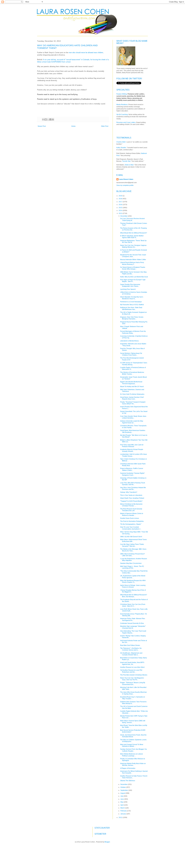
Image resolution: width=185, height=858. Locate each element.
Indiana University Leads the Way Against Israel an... (131, 422)
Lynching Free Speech (128, 289)
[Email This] (43, 119)
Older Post (104, 126)
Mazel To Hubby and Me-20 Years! (132, 386)
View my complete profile (125, 185)
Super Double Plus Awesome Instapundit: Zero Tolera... (130, 285)
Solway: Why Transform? (128, 492)
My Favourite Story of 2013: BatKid (132, 305)
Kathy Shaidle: (121, 147)
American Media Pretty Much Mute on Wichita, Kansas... (133, 764)
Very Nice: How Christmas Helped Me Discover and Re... (133, 488)
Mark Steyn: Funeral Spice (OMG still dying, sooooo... (132, 721)
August (123, 793)
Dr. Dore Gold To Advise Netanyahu (132, 394)
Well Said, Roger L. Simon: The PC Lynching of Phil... (132, 567)
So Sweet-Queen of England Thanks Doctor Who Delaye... (132, 268)
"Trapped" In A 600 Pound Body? (131, 501)
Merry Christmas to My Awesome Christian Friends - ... (131, 505)
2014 (121, 210)
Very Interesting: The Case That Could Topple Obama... (133, 632)
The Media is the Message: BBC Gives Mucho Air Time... (133, 550)
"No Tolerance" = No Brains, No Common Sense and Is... (131, 649)
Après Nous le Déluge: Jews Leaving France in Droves (132, 586)
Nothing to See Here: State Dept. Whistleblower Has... (131, 308)
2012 (121, 817)
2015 (121, 207)
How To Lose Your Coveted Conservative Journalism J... (130, 528)
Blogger (107, 842)
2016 (121, 204)
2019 (121, 196)
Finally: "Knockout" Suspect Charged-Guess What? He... (133, 403)
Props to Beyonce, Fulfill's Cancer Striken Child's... (131, 469)
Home (73, 126)
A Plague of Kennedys (127, 768)
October (123, 787)
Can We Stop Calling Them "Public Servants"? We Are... (132, 545)
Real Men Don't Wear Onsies (130, 645)
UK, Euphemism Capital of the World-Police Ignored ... (133, 576)
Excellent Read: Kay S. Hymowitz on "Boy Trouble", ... (132, 698)
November (124, 784)
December (124, 216)
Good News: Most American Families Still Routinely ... (132, 431)
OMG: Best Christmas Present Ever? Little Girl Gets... (132, 555)
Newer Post (42, 126)
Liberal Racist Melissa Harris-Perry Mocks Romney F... (132, 263)
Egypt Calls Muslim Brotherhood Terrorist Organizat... (131, 382)
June (122, 799)
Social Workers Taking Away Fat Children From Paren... (131, 354)
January (123, 814)
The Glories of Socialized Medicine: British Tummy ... (132, 373)
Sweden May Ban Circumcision (131, 563)
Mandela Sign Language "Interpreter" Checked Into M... (133, 627)
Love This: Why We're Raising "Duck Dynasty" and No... (132, 483)
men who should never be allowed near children (86, 52)
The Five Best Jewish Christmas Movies (133, 675)
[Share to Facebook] (50, 119)
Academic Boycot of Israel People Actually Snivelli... (131, 450)
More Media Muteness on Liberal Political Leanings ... (131, 755)
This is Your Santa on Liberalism (131, 495)
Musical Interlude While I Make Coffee (133, 259)
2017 (121, 202)
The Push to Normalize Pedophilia (132, 521)
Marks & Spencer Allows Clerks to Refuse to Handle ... (131, 514)
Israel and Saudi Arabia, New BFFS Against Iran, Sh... (132, 663)
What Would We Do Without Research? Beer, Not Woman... (133, 595)
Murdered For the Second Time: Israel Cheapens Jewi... (133, 255)
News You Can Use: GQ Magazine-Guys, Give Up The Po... (132, 679)
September (124, 790)
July (122, 796)
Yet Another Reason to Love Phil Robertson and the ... (131, 671)
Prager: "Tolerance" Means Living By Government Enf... (132, 683)
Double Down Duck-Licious (129, 518)
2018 (121, 199)
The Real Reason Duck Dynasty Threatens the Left (131, 509)
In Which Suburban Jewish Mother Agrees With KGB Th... (132, 236)
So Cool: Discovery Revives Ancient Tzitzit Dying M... (132, 219)
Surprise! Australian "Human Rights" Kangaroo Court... (132, 474)
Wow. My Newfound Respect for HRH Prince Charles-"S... (133, 581)
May (122, 802)
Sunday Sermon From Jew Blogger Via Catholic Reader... (133, 750)
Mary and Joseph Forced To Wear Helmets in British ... (131, 745)
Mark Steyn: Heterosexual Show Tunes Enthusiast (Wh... (133, 540)
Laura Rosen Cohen (126, 179)
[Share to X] (48, 119)
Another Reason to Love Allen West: (132, 667)
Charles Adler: (121, 142)
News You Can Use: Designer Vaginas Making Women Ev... (133, 246)
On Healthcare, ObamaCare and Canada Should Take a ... (131, 654)
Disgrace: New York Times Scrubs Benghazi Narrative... (131, 318)
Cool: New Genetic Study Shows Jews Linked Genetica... (133, 417)
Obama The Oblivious (127, 780)
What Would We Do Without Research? (133, 233)
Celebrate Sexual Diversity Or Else (132, 623)
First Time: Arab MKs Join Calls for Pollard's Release (131, 445)
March (122, 808)
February (123, 811)
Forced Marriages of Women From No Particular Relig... (133, 332)
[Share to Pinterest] (53, 119)
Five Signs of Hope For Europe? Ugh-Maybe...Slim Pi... (133, 280)
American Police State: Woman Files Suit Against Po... (132, 619)
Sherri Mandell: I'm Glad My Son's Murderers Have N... (131, 298)
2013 (121, 213)
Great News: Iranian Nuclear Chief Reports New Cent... (132, 398)
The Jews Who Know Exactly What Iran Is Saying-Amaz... (133, 693)
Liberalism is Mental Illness (129, 341)
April (122, 805)
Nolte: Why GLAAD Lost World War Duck (134, 277)
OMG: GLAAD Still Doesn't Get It (131, 537)
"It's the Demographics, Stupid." (130, 524)
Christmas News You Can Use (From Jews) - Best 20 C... (132, 605)
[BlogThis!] (45, 119)
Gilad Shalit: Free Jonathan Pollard (132, 498)
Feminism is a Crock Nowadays (131, 302)
